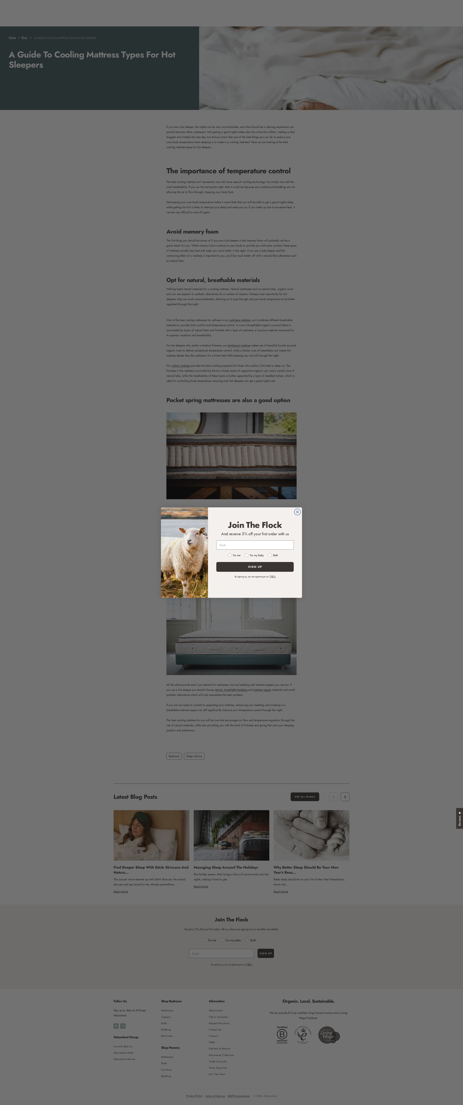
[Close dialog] (297, 512)
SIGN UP (255, 567)
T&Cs (272, 576)
